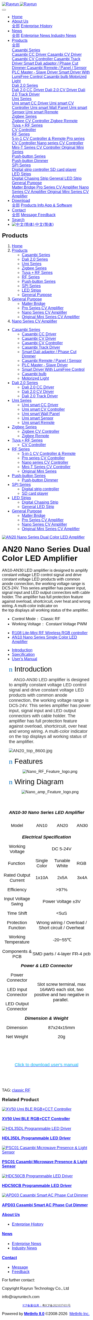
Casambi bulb (34, 374)
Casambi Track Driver (41, 347)
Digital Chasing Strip (40, 502)
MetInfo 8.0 (34, 1314)
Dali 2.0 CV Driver (38, 392)
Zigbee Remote (35, 436)
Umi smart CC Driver (40, 405)
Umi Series (31, 264)
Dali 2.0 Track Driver (40, 396)
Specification (23, 654)
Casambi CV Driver (39, 338)
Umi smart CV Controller (43, 409)
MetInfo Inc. (79, 1314)
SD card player (35, 493)
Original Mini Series (39, 471)
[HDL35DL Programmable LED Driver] (36, 1128)
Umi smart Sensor (37, 418)
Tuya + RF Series (37, 272)
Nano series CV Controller (45, 462)
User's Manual (24, 659)
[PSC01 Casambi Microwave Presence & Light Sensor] (46, 1152)
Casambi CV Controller (42, 343)
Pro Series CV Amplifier (42, 308)
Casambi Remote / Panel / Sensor (52, 361)
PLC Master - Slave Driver (45, 365)
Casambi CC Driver (39, 334)
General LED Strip (38, 507)
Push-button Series (39, 281)
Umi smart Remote (38, 422)
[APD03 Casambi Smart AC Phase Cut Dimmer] (45, 1195)
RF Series (31, 277)
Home (17, 17)
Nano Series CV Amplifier (44, 312)
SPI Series (31, 286)
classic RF (21, 1090)
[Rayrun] (46, 4)
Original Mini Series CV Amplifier (51, 317)
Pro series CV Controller (43, 458)
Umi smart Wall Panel (41, 414)
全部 (16, 26)
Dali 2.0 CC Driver (38, 387)
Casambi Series (36, 255)
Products (20, 250)
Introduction (22, 650)
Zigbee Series (34, 268)
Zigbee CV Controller (40, 431)
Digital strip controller (40, 489)
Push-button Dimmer (40, 480)
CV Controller (34, 445)
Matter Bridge (33, 303)
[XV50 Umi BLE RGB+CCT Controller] (36, 1109)
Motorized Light (35, 378)
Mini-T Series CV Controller (46, 467)
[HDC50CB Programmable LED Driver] (37, 1176)
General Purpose (37, 295)
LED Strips (31, 290)
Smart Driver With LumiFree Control (53, 369)
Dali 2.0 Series (35, 259)
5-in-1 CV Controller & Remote (49, 453)
